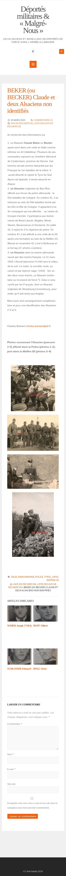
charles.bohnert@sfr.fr (38, 326)
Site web (11, 784)
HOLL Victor (40, 668)
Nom (10, 754)
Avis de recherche (22, 123)
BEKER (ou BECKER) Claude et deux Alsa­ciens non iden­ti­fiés (31, 100)
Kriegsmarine (26, 577)
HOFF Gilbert (40, 625)
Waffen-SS (52, 580)
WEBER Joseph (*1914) (19, 625)
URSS (55, 577)
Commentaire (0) (43, 120)
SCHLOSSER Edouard (19, 668)
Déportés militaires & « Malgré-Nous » (33, 20)
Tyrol (47, 577)
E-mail (11, 769)
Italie (14, 577)
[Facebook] (32, 51)
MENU (33, 64)
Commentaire (14, 724)
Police (39, 577)
